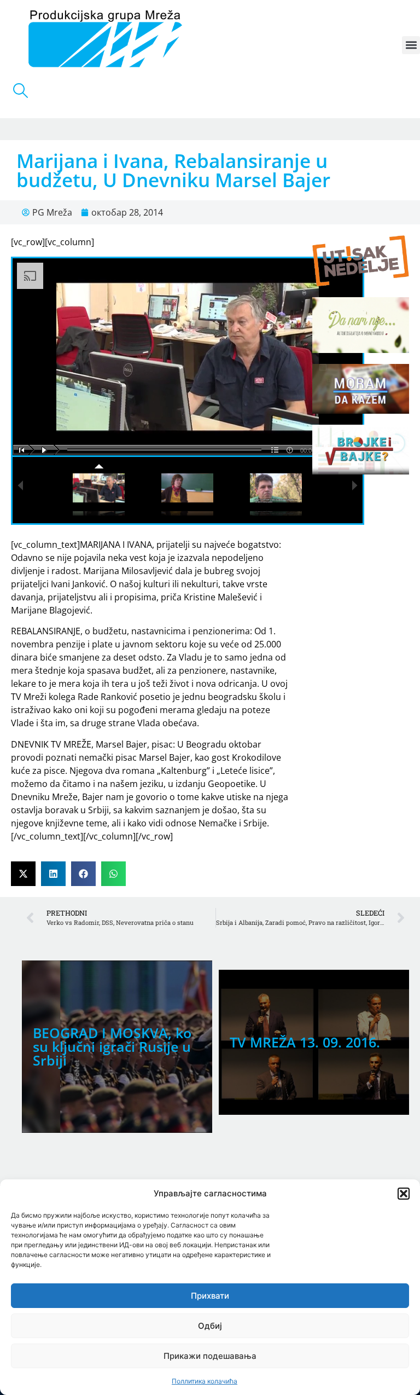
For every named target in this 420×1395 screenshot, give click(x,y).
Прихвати (210, 1295)
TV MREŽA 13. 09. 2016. (305, 1042)
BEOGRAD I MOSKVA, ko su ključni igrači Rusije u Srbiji (112, 1046)
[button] (403, 1193)
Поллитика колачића (204, 1381)
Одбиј (210, 1326)
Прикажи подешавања (210, 1356)
